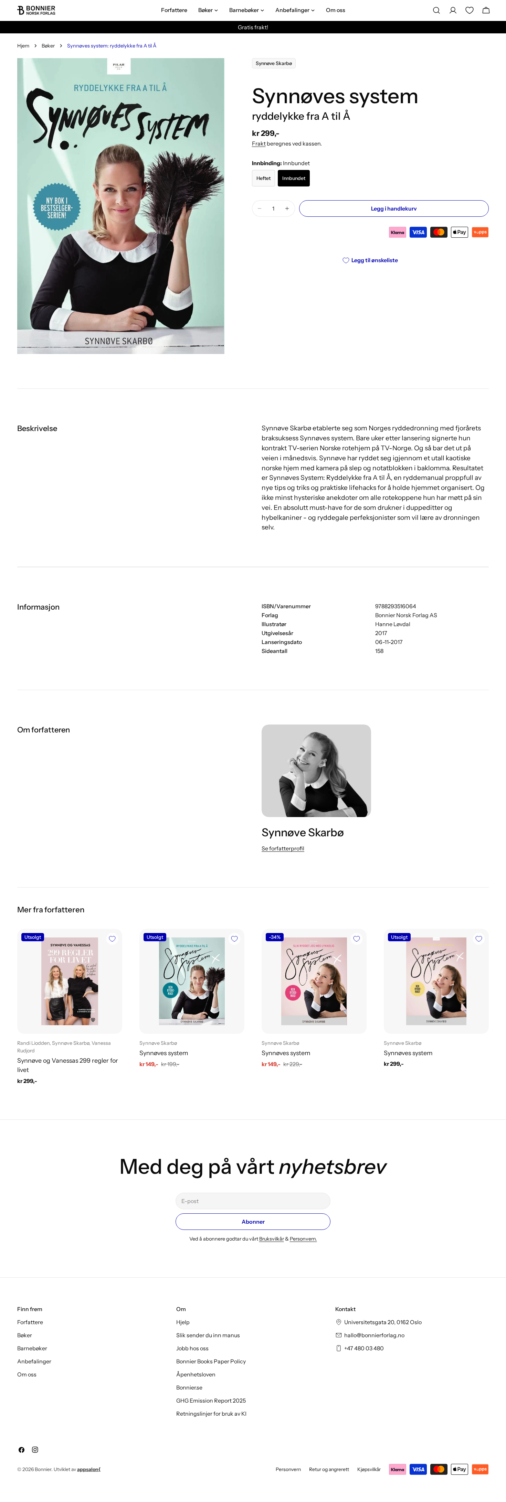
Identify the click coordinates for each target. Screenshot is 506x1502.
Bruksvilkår (271, 1239)
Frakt (259, 143)
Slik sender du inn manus (208, 1335)
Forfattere (30, 1322)
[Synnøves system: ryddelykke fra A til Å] (191, 981)
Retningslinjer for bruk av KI (211, 1413)
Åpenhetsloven (195, 1374)
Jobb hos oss (192, 1348)
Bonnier (43, 1469)
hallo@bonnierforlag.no (374, 1335)
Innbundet (293, 178)
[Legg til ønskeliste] (112, 939)
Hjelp (183, 1322)
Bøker (48, 46)
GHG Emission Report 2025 (211, 1400)
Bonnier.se (189, 1387)
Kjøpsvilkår (369, 1469)
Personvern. (303, 1239)
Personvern (288, 1469)
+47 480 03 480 (364, 1348)
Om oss (26, 1374)
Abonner (253, 1221)
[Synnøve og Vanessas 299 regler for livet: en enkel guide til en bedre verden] (69, 981)
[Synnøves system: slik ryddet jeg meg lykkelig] (314, 981)
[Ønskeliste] (469, 10)
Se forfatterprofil (283, 848)
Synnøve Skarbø (274, 63)
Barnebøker (32, 1348)
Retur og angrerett (329, 1469)
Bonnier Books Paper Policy (211, 1361)
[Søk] (436, 10)
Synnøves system (163, 1052)
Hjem (23, 46)
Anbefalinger (34, 1361)
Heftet (263, 178)
